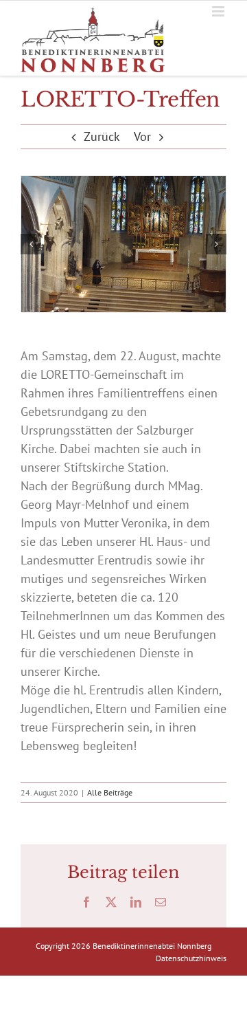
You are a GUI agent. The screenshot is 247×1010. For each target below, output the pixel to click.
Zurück (102, 136)
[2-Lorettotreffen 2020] (123, 244)
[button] (31, 244)
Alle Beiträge (109, 792)
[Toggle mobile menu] (219, 11)
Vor (142, 136)
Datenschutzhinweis (191, 958)
